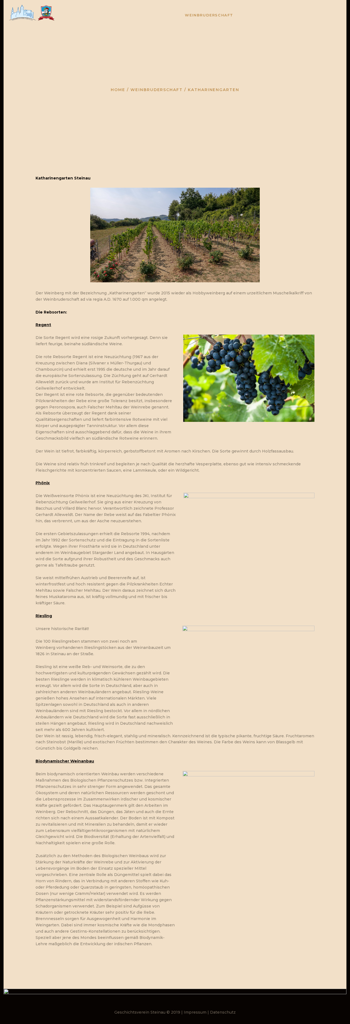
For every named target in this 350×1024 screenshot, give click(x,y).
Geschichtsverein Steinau (139, 1012)
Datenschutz (223, 1012)
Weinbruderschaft (156, 89)
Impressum (195, 1012)
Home (118, 89)
